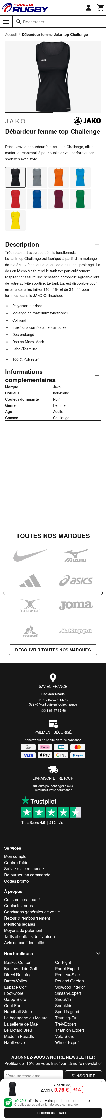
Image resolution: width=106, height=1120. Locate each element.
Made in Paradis (19, 1036)
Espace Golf (15, 987)
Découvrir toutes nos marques (53, 650)
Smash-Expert (68, 993)
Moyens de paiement (23, 930)
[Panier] (101, 8)
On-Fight (63, 962)
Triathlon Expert (69, 1030)
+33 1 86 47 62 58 (53, 710)
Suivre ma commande (24, 869)
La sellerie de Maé (21, 1024)
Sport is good (67, 1012)
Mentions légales (19, 924)
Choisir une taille (53, 1113)
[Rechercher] (19, 21)
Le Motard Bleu (18, 1030)
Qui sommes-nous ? (22, 899)
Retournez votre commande (53, 790)
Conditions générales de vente (32, 912)
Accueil (11, 34)
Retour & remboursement (27, 918)
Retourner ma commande (27, 875)
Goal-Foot (13, 1005)
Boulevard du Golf (20, 968)
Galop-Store (15, 999)
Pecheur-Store (68, 975)
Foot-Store (13, 993)
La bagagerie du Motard (26, 1018)
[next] (102, 593)
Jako (16, 121)
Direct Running (18, 975)
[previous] (3, 593)
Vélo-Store (64, 1036)
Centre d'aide (16, 862)
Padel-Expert (67, 968)
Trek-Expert (65, 1024)
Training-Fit (65, 1018)
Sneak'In (63, 999)
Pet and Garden (69, 981)
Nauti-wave (14, 1042)
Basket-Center (17, 962)
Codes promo (16, 881)
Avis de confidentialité (24, 942)
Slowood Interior (70, 987)
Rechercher (33, 22)
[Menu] (6, 22)
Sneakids (63, 1005)
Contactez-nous (53, 694)
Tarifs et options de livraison (29, 936)
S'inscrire (83, 1076)
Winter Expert (67, 1042)
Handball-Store (18, 1012)
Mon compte (15, 856)
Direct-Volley (15, 981)
